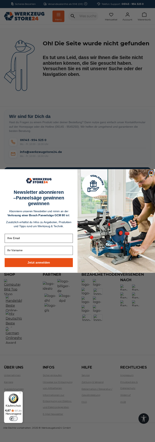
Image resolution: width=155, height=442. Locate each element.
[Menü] (20, 393)
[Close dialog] (151, 173)
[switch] (13, 418)
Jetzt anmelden (38, 262)
